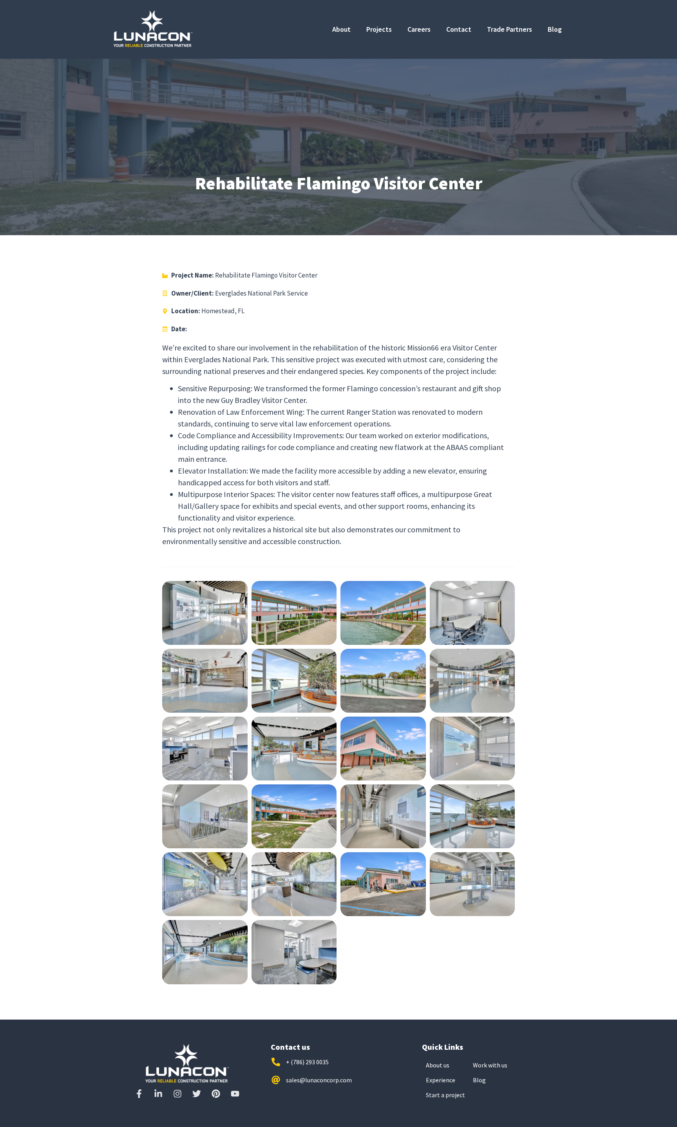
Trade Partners (509, 29)
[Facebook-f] (139, 1093)
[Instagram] (177, 1093)
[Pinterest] (215, 1093)
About (341, 29)
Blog (555, 29)
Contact (458, 29)
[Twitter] (196, 1093)
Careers (419, 29)
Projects (379, 29)
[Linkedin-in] (158, 1093)
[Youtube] (235, 1093)
